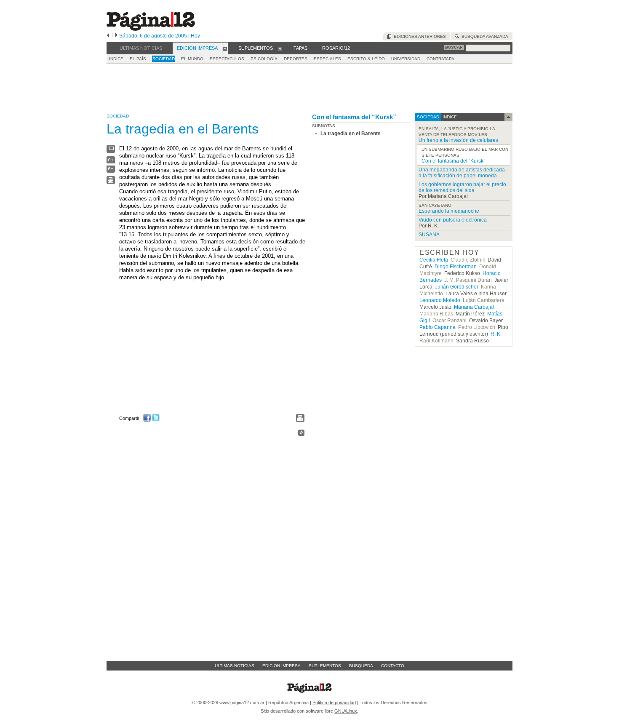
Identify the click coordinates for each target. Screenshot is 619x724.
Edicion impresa (281, 665)
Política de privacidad (334, 702)
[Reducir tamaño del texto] (111, 171)
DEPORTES (295, 58)
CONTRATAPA (440, 58)
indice (449, 117)
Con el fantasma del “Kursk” (354, 116)
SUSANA (429, 235)
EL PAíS (138, 58)
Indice (116, 58)
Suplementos (325, 665)
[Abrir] (225, 48)
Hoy (195, 36)
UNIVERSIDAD (405, 58)
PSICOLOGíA (264, 58)
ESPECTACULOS (227, 58)
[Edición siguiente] (116, 36)
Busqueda (361, 665)
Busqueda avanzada (483, 36)
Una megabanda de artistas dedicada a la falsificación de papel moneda (462, 173)
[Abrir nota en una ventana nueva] (111, 151)
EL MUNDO (192, 58)
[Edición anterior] (108, 36)
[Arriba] (301, 434)
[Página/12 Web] (151, 29)
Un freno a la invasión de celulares (458, 140)
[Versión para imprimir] (111, 182)
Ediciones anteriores (418, 36)
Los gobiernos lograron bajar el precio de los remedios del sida (462, 187)
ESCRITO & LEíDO (366, 58)
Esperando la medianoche (449, 211)
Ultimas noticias (234, 665)
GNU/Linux (345, 710)
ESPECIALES (327, 58)
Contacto (392, 665)
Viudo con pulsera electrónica (453, 220)
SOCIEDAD (163, 58)
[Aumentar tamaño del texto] (111, 162)
